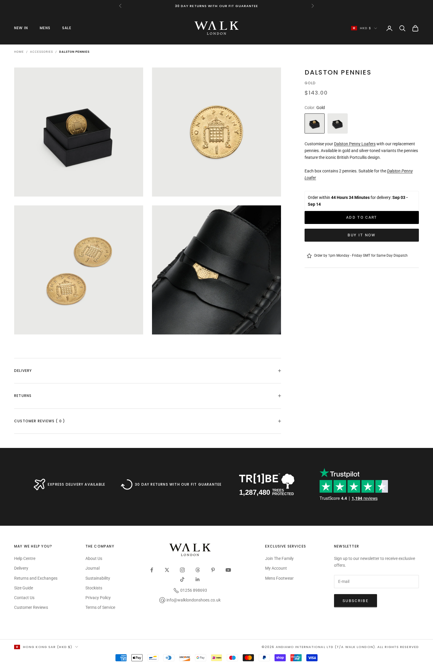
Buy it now (362, 235)
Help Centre (24, 558)
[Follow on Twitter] (167, 570)
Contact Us (24, 597)
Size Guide (23, 588)
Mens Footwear (279, 578)
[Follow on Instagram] (182, 570)
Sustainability (97, 578)
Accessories (41, 51)
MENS (45, 27)
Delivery (21, 568)
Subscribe (355, 601)
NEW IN (21, 27)
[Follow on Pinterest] (213, 570)
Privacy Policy (98, 597)
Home (19, 51)
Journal (92, 568)
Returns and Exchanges (35, 578)
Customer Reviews (31, 607)
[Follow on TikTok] (182, 579)
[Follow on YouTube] (228, 570)
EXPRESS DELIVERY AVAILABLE (76, 484)
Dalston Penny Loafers (355, 143)
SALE (66, 27)
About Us (93, 558)
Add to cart (361, 217)
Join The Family (279, 558)
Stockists (93, 588)
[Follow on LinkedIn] (198, 579)
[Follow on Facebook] (152, 570)
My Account (276, 568)
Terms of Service (100, 607)
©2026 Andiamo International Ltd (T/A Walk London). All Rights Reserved (340, 646)
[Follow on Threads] (198, 570)
